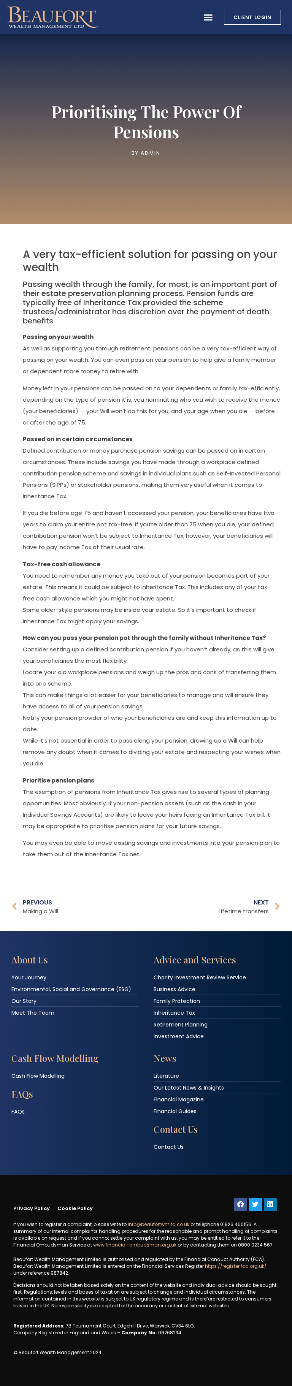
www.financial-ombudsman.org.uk (134, 1245)
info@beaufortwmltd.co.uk (158, 1224)
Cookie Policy (75, 1208)
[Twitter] (255, 1204)
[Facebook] (240, 1204)
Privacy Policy (31, 1208)
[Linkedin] (270, 1204)
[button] (208, 17)
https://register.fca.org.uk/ (236, 1266)
